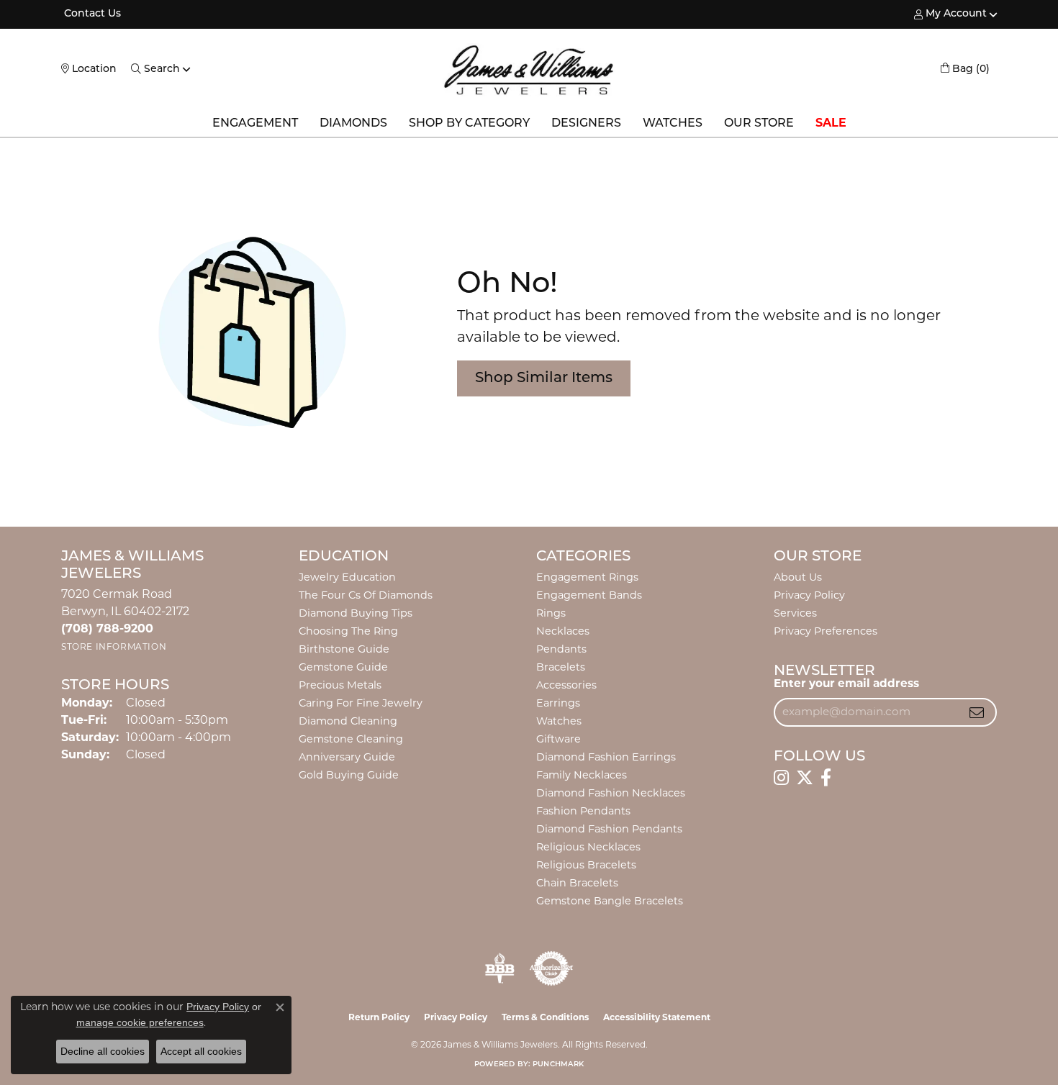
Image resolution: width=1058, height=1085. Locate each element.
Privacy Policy (809, 596)
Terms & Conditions (545, 1018)
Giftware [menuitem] (558, 740)
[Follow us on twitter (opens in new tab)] (804, 777)
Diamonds (353, 124)
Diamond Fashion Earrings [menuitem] (606, 758)
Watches (672, 124)
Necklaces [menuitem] (562, 632)
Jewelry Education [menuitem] (347, 578)
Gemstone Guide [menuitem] (343, 668)
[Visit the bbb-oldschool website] (499, 968)
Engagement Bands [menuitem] (589, 596)
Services (795, 614)
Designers (586, 124)
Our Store (759, 124)
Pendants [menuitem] (561, 650)
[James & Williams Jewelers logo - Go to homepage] (528, 70)
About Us (798, 578)
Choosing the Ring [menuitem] (348, 632)
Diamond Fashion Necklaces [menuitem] (610, 794)
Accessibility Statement (656, 1018)
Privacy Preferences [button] (825, 632)
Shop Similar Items (543, 378)
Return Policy (379, 1018)
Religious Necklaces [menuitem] (588, 848)
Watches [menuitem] (559, 722)
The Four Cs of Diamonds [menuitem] (366, 596)
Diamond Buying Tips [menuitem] (355, 614)
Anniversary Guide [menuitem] (347, 758)
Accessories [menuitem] (566, 686)
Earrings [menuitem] (558, 704)
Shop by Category (469, 124)
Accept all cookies (201, 1051)
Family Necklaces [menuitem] (581, 776)
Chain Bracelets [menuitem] (577, 884)
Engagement (255, 124)
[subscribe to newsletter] (976, 712)
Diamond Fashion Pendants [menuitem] (609, 830)
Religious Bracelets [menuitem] (586, 866)
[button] (950, 14)
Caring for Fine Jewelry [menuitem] (360, 704)
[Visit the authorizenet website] (551, 968)
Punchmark (558, 1064)
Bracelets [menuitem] (560, 668)
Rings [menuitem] (551, 614)
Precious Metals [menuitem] (340, 686)
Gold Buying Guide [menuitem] (349, 776)
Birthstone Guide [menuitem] (344, 650)
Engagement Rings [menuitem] (587, 578)
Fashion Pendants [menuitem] (583, 812)
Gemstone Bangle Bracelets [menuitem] (609, 901)
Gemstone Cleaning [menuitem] (351, 740)
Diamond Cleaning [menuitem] (348, 722)
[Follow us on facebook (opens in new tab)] (825, 777)
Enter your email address (846, 684)
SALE (830, 124)
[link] (91, 14)
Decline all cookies (102, 1051)
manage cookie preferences (140, 1022)
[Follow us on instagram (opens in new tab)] (781, 777)
